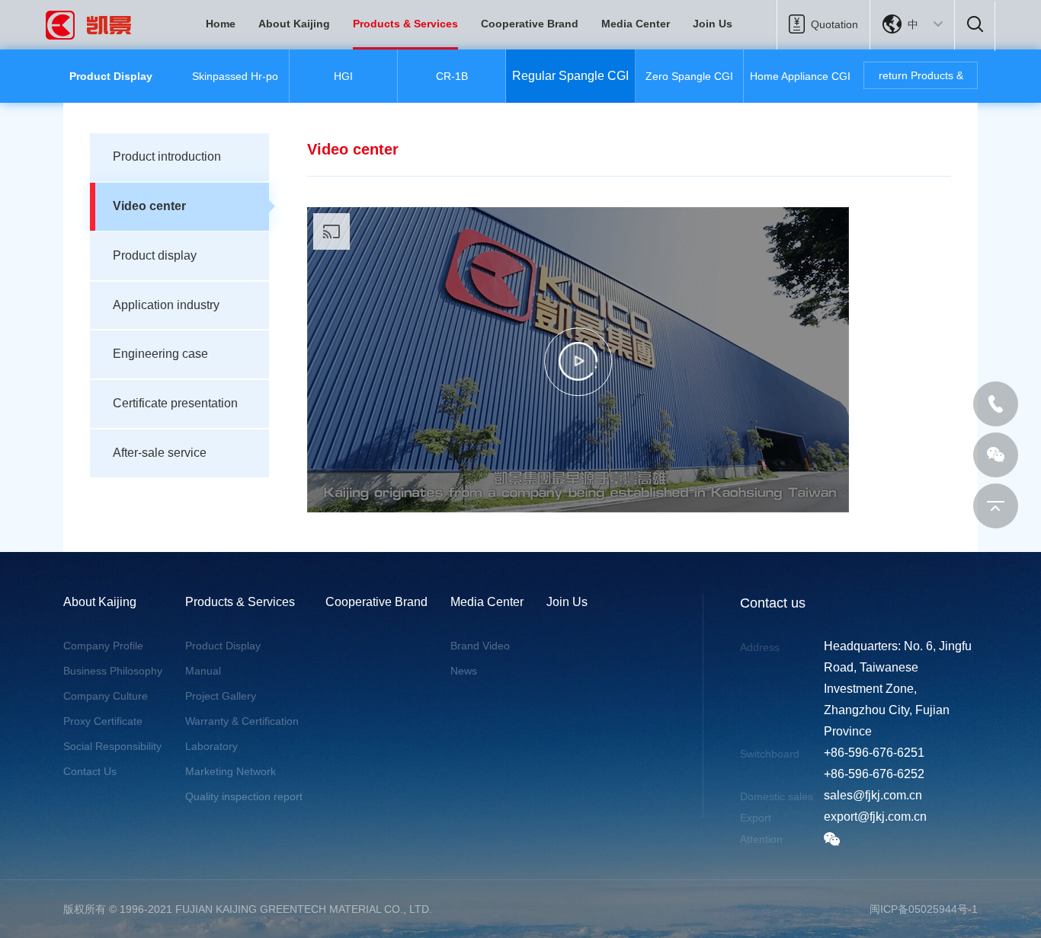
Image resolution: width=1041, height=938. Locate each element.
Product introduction (167, 156)
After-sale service (160, 452)
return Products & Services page (921, 79)
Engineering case (160, 353)
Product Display (223, 646)
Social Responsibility (112, 746)
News (463, 671)
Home (220, 24)
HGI (343, 76)
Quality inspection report (244, 796)
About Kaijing (294, 24)
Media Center (635, 24)
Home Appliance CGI (800, 76)
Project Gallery (220, 696)
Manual (203, 671)
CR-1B (452, 76)
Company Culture (105, 696)
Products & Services (405, 24)
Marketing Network (230, 771)
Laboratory (211, 746)
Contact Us (90, 771)
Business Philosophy (112, 671)
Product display (155, 255)
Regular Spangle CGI (570, 75)
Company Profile (103, 646)
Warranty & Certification (242, 721)
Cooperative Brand (529, 24)
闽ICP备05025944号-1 (924, 909)
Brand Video (480, 646)
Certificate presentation (175, 403)
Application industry (166, 304)
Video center (149, 205)
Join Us (712, 24)
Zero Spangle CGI (689, 76)
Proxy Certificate (103, 721)
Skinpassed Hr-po (235, 76)
